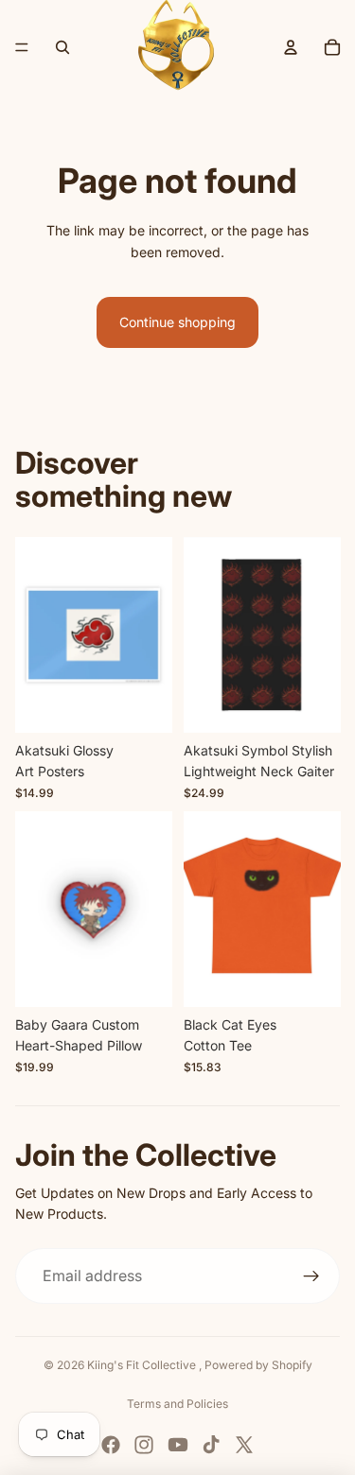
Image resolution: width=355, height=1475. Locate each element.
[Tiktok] (211, 1444)
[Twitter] (244, 1444)
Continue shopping (177, 322)
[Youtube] (178, 1444)
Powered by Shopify (258, 1365)
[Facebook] (110, 1444)
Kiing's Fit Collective (143, 1365)
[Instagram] (144, 1444)
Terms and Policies (177, 1404)
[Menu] (22, 47)
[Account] (290, 47)
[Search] (62, 47)
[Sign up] (311, 1276)
